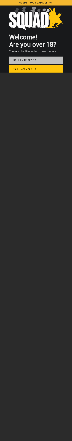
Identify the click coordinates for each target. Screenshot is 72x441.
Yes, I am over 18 (24, 69)
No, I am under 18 (24, 60)
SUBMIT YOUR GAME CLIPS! (36, 3)
